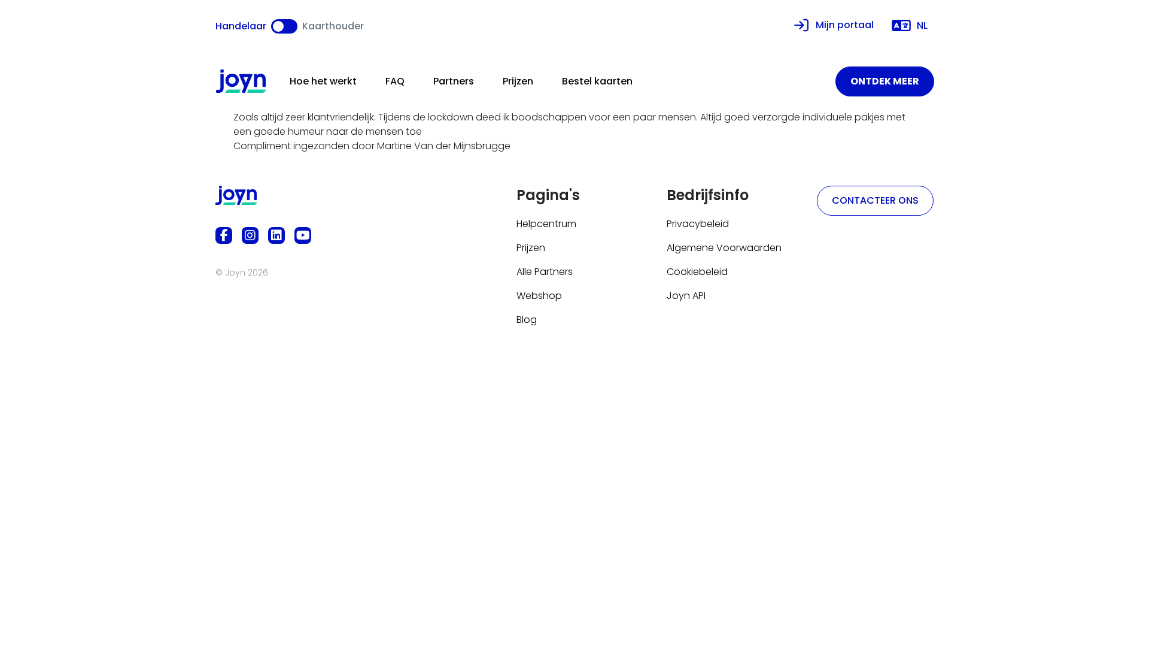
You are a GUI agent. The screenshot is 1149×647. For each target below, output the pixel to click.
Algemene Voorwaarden (724, 248)
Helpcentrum (546, 224)
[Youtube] (302, 235)
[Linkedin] (276, 235)
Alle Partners (544, 272)
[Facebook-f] (223, 235)
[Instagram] (250, 235)
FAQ (395, 81)
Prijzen (518, 81)
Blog (526, 319)
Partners (453, 81)
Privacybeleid (698, 224)
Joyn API (686, 296)
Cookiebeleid (697, 272)
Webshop (539, 296)
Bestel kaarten (597, 81)
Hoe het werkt (323, 81)
